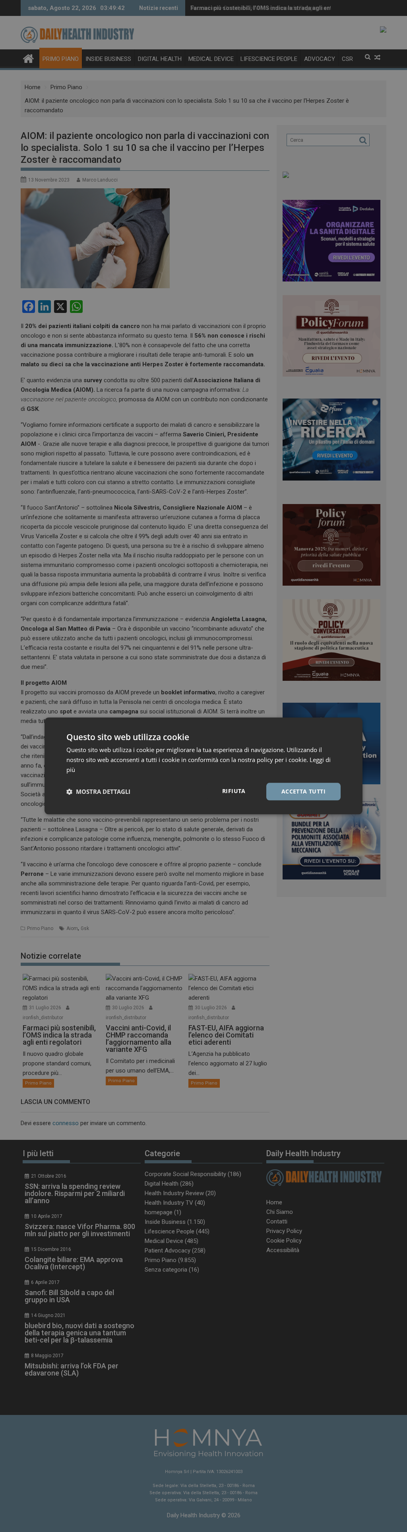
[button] (98, 791)
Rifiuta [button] (234, 791)
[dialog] (203, 765)
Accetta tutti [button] (303, 791)
